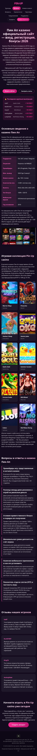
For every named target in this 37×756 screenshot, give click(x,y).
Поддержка (24, 16)
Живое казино (27, 8)
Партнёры (28, 12)
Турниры (8, 8)
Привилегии (18, 12)
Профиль (12, 19)
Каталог (16, 8)
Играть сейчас (10, 91)
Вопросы (8, 12)
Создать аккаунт (18, 725)
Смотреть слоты (26, 91)
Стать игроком (23, 19)
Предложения (13, 16)
